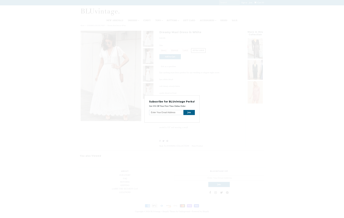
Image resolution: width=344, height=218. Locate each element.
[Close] (198, 97)
